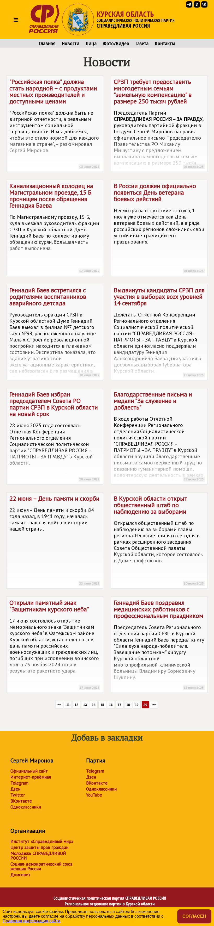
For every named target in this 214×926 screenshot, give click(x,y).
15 (102, 705)
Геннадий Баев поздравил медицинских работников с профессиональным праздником (159, 644)
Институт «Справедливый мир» (41, 841)
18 (128, 705)
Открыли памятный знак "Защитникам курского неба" (54, 644)
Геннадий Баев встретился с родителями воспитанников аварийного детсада (54, 333)
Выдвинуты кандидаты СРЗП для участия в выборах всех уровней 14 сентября (159, 331)
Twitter (17, 795)
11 (68, 705)
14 (94, 705)
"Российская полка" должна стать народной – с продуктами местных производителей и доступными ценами (54, 123)
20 (145, 705)
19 (137, 705)
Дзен (15, 789)
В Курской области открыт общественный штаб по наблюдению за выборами (159, 539)
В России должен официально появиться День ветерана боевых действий (159, 227)
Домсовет (20, 874)
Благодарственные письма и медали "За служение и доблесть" (159, 437)
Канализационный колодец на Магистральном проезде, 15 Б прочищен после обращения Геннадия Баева (54, 227)
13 (85, 705)
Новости (70, 43)
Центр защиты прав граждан (39, 847)
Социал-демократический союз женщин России (41, 866)
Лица (91, 43)
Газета (141, 43)
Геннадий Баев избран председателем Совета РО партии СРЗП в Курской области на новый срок (54, 435)
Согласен (194, 916)
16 (111, 705)
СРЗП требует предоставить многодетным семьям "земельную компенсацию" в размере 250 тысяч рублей (159, 125)
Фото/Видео (116, 43)
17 (119, 705)
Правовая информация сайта (31, 921)
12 (76, 705)
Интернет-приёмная (30, 777)
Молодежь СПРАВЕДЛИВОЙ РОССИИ (38, 855)
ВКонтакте (21, 801)
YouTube (94, 795)
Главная (47, 43)
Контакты (165, 43)
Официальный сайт (29, 771)
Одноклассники (25, 807)
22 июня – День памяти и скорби (54, 539)
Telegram (19, 783)
